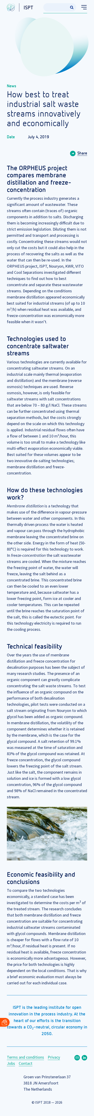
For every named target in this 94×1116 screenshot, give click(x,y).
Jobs (11, 1063)
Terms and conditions (25, 1057)
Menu (82, 7)
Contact (25, 1063)
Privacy (54, 1057)
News (11, 86)
